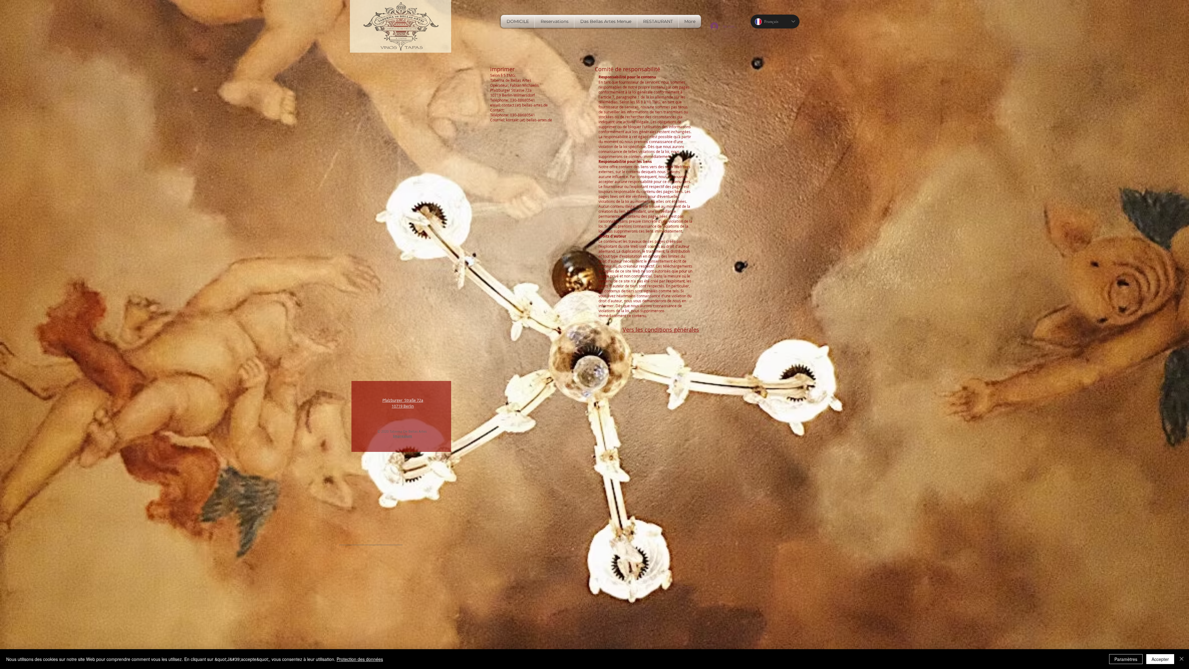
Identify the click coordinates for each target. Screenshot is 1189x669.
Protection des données (360, 659)
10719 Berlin (403, 406)
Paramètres (1125, 659)
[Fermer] (1181, 659)
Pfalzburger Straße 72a (402, 400)
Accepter (1160, 659)
